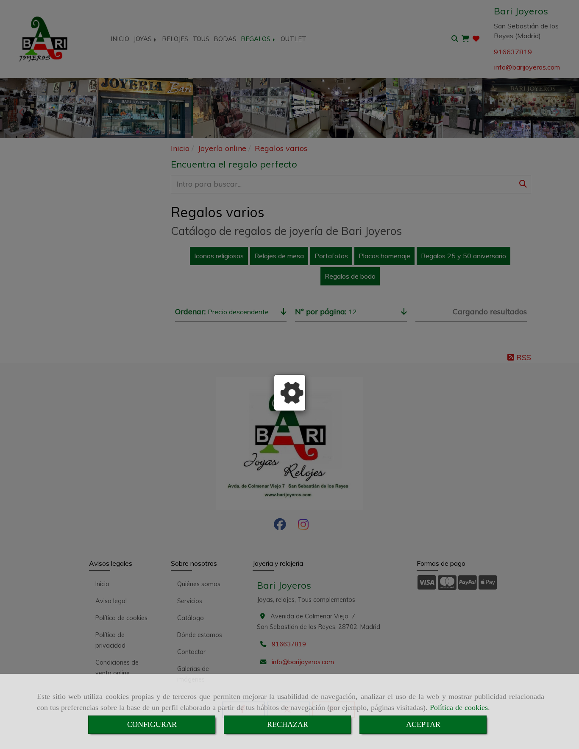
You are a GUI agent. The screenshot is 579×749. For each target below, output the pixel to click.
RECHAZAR (287, 724)
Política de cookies (459, 707)
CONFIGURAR (152, 724)
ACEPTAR (423, 724)
